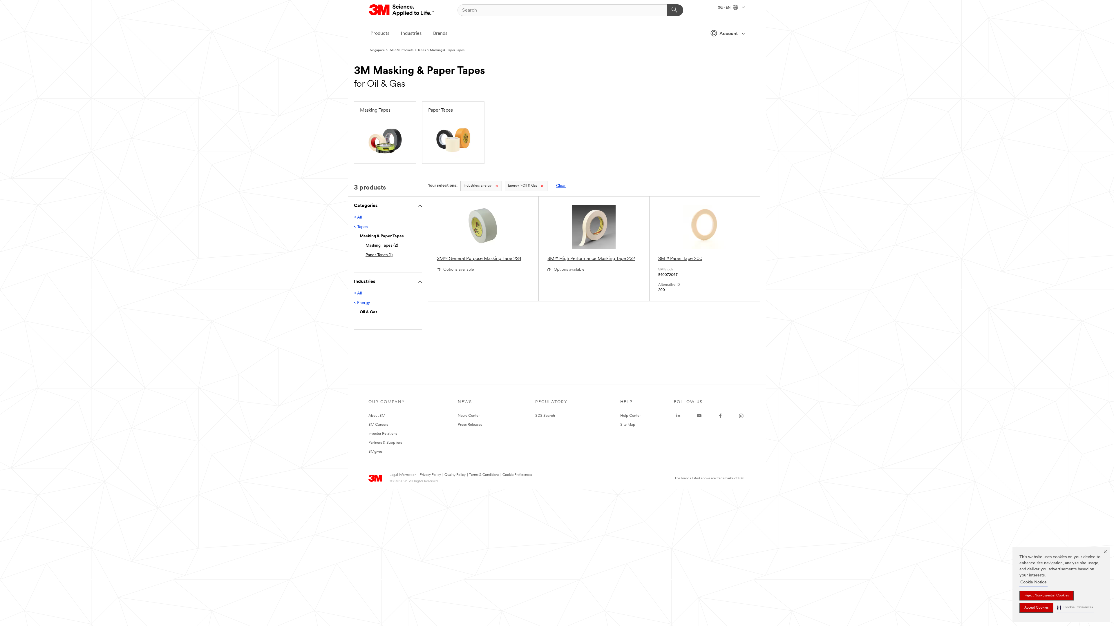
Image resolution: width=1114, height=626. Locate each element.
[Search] (675, 10)
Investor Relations (382, 434)
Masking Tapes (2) (382, 245)
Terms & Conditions (484, 475)
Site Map (627, 425)
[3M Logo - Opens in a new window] (402, 10)
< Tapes (361, 227)
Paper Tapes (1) (379, 255)
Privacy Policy (430, 475)
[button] (1075, 607)
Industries (411, 33)
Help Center (630, 416)
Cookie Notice (1033, 582)
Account (728, 34)
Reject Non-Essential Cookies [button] (1046, 595)
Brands (440, 33)
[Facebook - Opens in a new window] (720, 416)
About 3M (376, 416)
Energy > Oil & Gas (522, 186)
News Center (469, 416)
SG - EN (724, 8)
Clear (561, 186)
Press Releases (470, 425)
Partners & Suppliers (385, 443)
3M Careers (378, 425)
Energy (477, 186)
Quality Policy (455, 475)
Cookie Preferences (517, 475)
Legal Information (403, 475)
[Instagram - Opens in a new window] (741, 416)
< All (358, 217)
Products (379, 33)
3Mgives (375, 452)
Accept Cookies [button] (1036, 607)
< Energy (362, 303)
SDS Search (545, 416)
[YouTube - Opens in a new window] (699, 416)
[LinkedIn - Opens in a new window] (678, 416)
